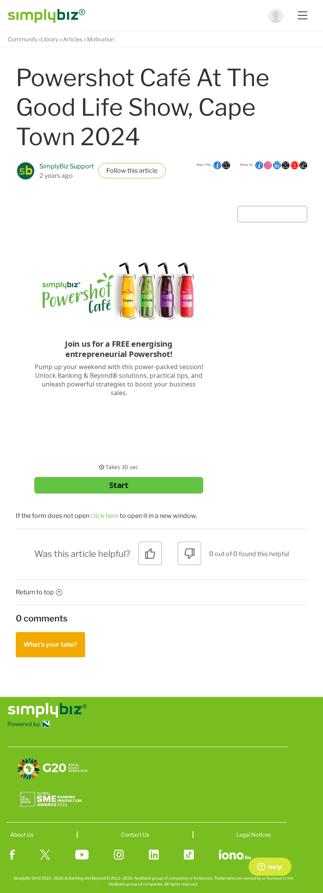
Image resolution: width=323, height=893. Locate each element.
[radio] (150, 556)
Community (22, 39)
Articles (72, 39)
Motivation (100, 39)
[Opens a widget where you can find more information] (269, 867)
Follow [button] (116, 170)
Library (49, 39)
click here (105, 516)
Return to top (35, 592)
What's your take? (50, 644)
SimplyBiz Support (66, 166)
